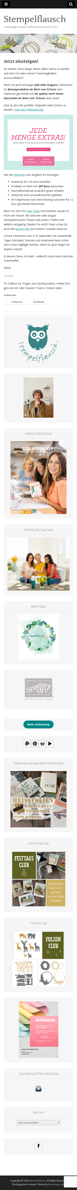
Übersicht (19, 175)
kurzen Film (23, 229)
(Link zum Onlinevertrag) (29, 109)
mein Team (33, 211)
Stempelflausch (35, 19)
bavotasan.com (56, 1184)
